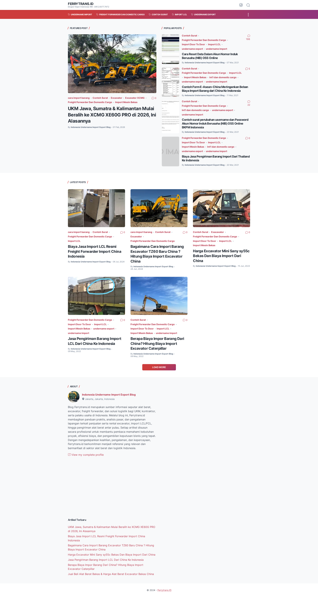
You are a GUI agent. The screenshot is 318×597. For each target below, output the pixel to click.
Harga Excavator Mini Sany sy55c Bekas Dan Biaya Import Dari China (221, 256)
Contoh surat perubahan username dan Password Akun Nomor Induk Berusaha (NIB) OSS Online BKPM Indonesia (215, 123)
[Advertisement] (112, 490)
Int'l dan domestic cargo (223, 77)
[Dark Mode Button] (241, 5)
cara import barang (79, 97)
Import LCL (214, 44)
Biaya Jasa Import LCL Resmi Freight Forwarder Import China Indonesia (94, 251)
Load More (159, 367)
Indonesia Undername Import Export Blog (109, 394)
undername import (216, 48)
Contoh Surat (100, 97)
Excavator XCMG (135, 97)
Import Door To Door (193, 44)
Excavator (116, 97)
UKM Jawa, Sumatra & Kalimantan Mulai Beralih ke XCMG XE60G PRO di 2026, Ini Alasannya (112, 115)
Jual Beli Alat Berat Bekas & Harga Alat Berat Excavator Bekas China (111, 574)
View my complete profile (87, 454)
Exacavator (217, 232)
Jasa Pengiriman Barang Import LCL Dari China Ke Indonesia (106, 559)
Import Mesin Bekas (126, 102)
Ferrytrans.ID (81, 4)
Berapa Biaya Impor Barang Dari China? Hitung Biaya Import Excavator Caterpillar (157, 343)
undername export (192, 48)
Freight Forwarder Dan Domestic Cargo (90, 102)
